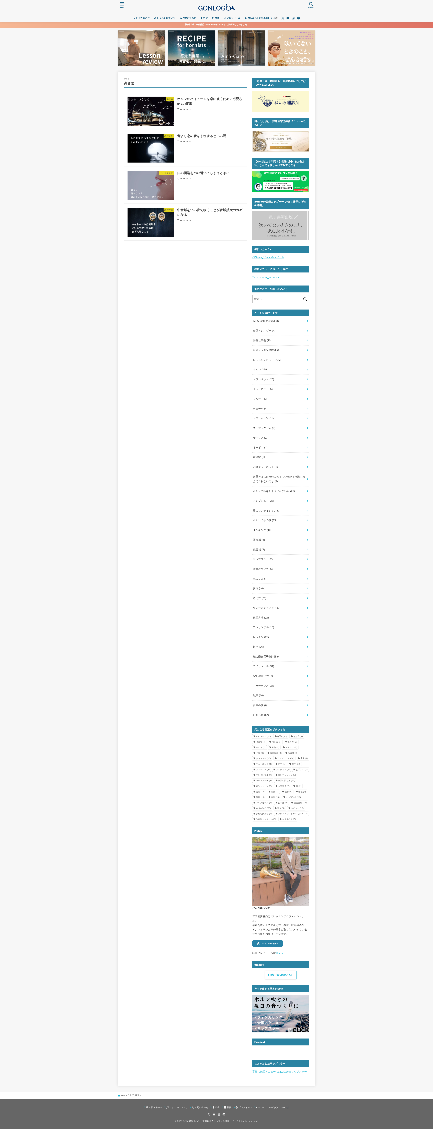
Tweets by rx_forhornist (266, 277)
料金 (205, 18)
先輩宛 (283, 803)
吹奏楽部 (300, 803)
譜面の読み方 (286, 780)
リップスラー (263, 559)
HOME (124, 1095)
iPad (260, 753)
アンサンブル (263, 627)
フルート (260, 398)
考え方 (259, 598)
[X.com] (282, 18)
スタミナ (291, 747)
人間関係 (284, 786)
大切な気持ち (264, 814)
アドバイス (263, 769)
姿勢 (274, 792)
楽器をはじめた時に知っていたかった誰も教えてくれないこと (279, 479)
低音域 (259, 549)
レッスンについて (165, 18)
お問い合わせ (189, 18)
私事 (258, 695)
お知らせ (261, 715)
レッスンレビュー (267, 360)
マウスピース (264, 803)
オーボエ (260, 447)
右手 (296, 764)
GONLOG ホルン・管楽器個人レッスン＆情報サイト (209, 1121)
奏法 (258, 588)
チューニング (264, 764)
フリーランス (263, 685)
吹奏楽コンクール (266, 819)
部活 (258, 646)
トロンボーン (263, 418)
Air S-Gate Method (266, 321)
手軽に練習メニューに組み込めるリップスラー (281, 1071)
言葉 (275, 797)
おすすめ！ (289, 819)
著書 (216, 18)
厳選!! (282, 736)
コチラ (279, 953)
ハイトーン (263, 736)
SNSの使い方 (263, 676)
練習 (260, 797)
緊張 (302, 792)
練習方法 (261, 617)
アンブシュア (263, 500)
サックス (260, 437)
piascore (276, 753)
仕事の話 (260, 705)
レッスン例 (293, 797)
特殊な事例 (262, 340)
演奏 (288, 792)
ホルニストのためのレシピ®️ (262, 18)
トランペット (263, 379)
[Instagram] (293, 18)
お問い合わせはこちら (281, 975)
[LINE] (298, 18)
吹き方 (292, 742)
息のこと (260, 578)
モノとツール (263, 666)
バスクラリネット (265, 467)
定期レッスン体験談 (266, 350)
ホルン (260, 369)
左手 (282, 764)
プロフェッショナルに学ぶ (292, 814)
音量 (304, 758)
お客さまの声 (142, 18)
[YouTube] (288, 18)
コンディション (287, 775)
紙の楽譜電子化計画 (266, 656)
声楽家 (259, 457)
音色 (275, 747)
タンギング (262, 530)
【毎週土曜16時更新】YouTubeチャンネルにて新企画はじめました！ (216, 24)
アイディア (283, 769)
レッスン (261, 637)
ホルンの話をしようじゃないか (274, 491)
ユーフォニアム (264, 428)
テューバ (260, 408)
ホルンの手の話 (265, 520)
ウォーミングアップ (266, 608)
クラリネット (263, 389)
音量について (263, 569)
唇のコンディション (266, 510)
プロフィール (233, 18)
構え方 (276, 742)
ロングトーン (264, 786)
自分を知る (263, 808)
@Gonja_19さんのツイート (268, 257)
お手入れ (301, 769)
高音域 (259, 539)
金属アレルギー (264, 330)
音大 (281, 808)
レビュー (297, 808)
